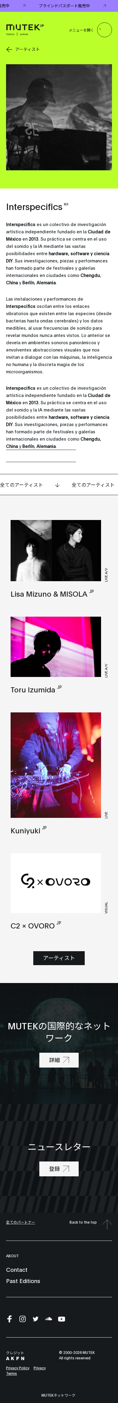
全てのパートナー (20, 1222)
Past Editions (23, 1280)
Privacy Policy (17, 1367)
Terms (11, 1373)
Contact (17, 1269)
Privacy (40, 1367)
